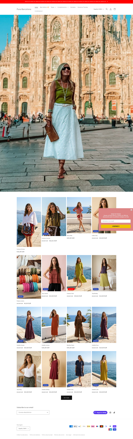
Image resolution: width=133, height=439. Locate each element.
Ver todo (66, 398)
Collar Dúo (95, 235)
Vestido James (45, 345)
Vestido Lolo (95, 389)
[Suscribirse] (47, 412)
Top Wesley (95, 293)
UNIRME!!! (115, 226)
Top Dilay (19, 389)
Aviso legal (68, 434)
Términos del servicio (59, 434)
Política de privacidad (47, 434)
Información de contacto (79, 434)
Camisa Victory (21, 249)
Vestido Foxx (95, 345)
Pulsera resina (20, 301)
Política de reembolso (35, 434)
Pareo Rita (69, 235)
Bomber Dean (70, 345)
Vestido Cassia (20, 345)
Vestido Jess (70, 389)
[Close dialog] (131, 210)
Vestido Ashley (45, 389)
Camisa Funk (70, 293)
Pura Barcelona (24, 434)
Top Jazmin (45, 293)
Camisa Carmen (46, 238)
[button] (53, 7)
